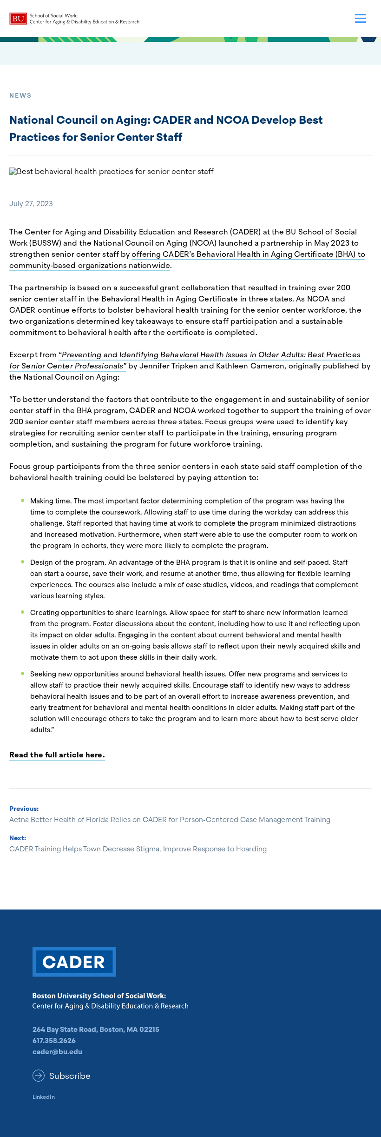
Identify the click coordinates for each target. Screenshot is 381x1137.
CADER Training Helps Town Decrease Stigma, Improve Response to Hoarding (139, 849)
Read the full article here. (57, 755)
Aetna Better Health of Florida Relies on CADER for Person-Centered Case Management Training (169, 819)
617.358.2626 (54, 1040)
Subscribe (70, 1075)
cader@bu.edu (57, 1052)
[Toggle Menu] (360, 18)
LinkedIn (44, 1097)
